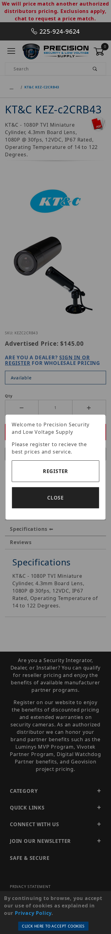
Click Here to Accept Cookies (53, 926)
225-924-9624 (59, 31)
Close (55, 497)
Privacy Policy (33, 913)
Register (55, 471)
